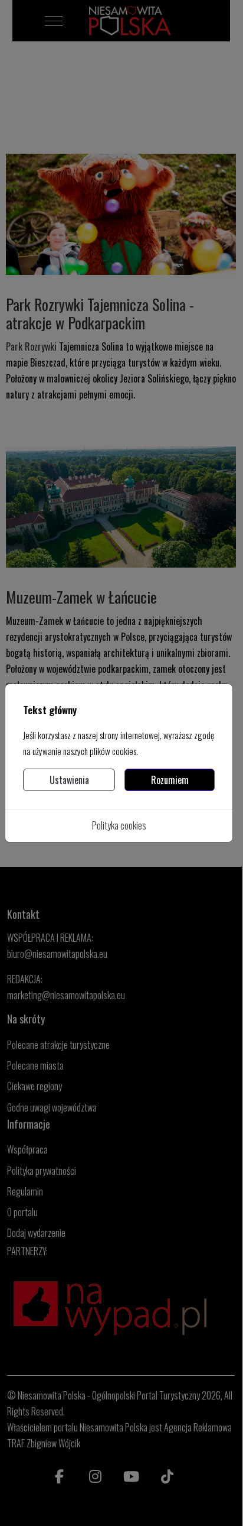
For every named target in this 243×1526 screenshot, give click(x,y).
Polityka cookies (119, 825)
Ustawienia (69, 780)
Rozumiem (170, 780)
